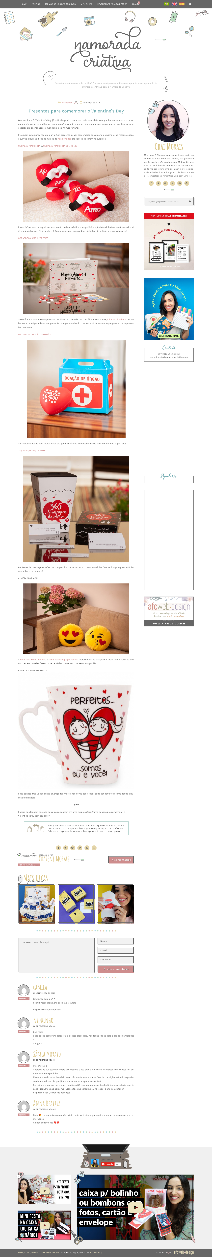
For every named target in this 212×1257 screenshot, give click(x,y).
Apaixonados (64, 138)
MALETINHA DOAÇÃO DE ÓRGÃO (34, 334)
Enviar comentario (116, 969)
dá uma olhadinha (116, 319)
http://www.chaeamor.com (47, 1009)
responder (23, 999)
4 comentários (121, 859)
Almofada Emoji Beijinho (33, 659)
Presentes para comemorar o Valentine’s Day (76, 111)
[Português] (166, 4)
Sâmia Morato (47, 1053)
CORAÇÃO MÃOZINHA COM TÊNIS (60, 145)
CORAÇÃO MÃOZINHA (29, 145)
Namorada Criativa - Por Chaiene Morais (39, 1252)
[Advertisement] (106, 84)
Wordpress (96, 1252)
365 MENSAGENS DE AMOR (32, 450)
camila (40, 987)
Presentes (67, 102)
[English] (174, 4)
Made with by (164, 1252)
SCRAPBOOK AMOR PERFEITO (33, 238)
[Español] (182, 4)
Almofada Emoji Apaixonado (63, 659)
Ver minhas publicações (29, 865)
